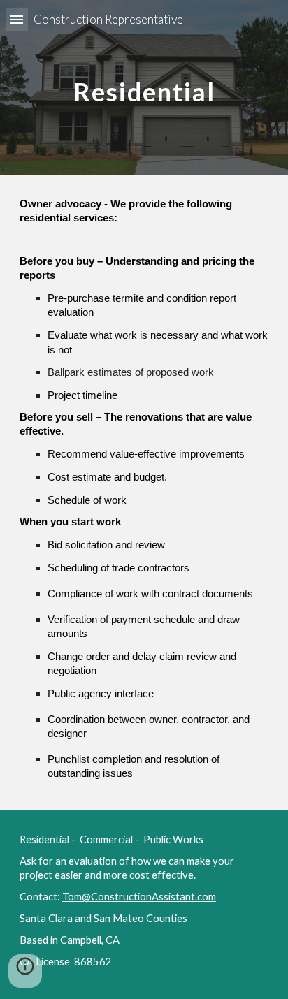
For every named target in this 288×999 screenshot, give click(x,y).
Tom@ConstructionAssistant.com (139, 897)
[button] (17, 19)
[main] (144, 87)
